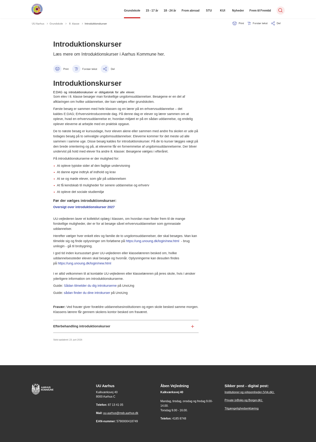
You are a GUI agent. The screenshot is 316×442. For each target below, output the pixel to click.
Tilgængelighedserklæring (242, 408)
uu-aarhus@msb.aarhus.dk (120, 413)
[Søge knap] (280, 10)
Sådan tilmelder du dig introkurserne (90, 285)
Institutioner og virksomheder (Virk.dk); (250, 392)
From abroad (191, 10)
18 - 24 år (170, 10)
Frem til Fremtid (260, 10)
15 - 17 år (152, 10)
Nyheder (238, 10)
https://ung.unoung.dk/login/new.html (152, 241)
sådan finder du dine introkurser (87, 293)
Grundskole (132, 10)
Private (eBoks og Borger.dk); (244, 400)
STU (209, 10)
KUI (222, 10)
